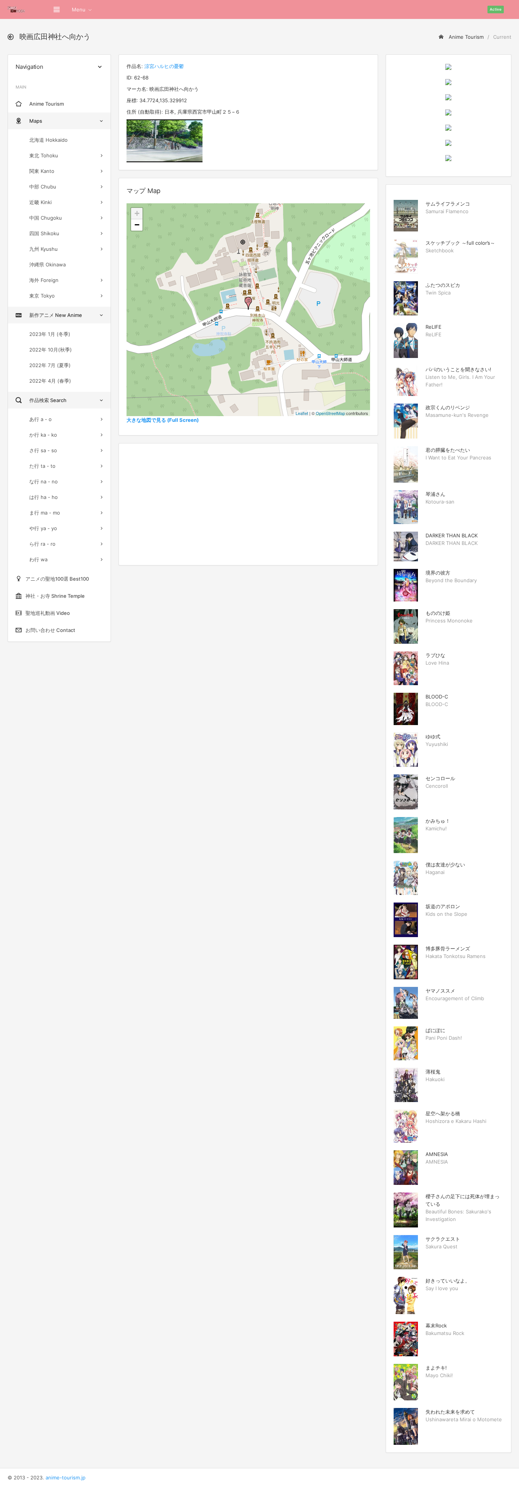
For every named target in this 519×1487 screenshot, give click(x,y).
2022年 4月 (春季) (50, 381)
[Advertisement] (248, 504)
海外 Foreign (44, 280)
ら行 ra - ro (42, 544)
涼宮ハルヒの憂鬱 (164, 66)
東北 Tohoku (43, 155)
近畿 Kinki (40, 202)
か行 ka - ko (43, 435)
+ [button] (136, 213)
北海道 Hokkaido (48, 140)
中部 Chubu (42, 187)
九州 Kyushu (43, 249)
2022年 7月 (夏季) (50, 365)
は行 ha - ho (43, 497)
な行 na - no (43, 481)
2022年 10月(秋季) (50, 350)
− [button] (136, 225)
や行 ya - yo (43, 528)
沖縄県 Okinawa (47, 264)
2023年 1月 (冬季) (49, 334)
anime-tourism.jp (65, 1477)
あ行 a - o (40, 419)
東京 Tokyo (42, 296)
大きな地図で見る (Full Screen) (163, 420)
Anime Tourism (465, 37)
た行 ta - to (42, 466)
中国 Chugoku (45, 218)
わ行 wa (38, 559)
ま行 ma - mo (44, 513)
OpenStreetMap (330, 413)
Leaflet (302, 413)
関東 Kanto (41, 171)
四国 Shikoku (44, 233)
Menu (78, 9)
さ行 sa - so (43, 450)
